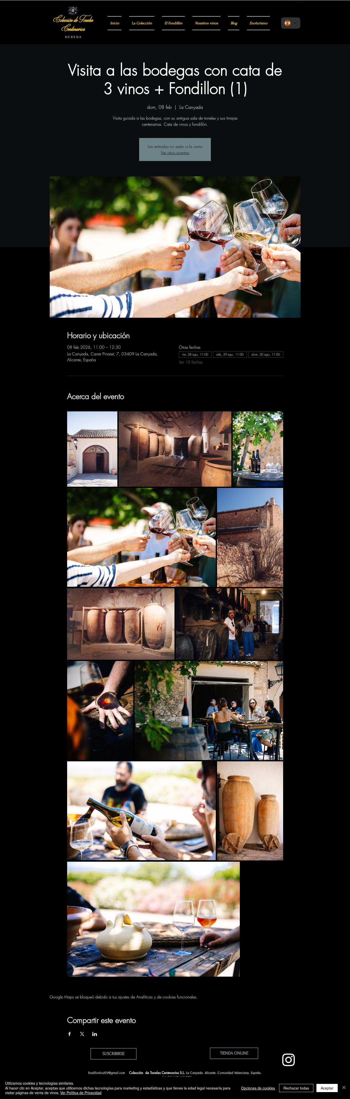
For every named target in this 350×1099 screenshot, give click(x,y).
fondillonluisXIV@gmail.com (106, 1073)
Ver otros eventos (175, 152)
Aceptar (327, 1088)
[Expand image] (92, 449)
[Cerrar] (344, 1088)
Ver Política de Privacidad (80, 1092)
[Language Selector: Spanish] (290, 23)
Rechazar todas (296, 1088)
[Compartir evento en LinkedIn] (94, 1034)
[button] (113, 1054)
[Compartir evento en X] (82, 1034)
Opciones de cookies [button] (258, 1088)
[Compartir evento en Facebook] (69, 1034)
